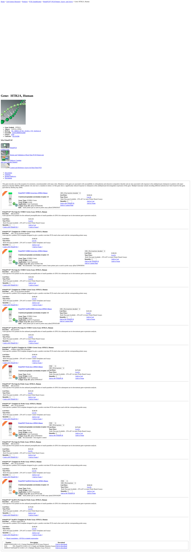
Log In (89, 197)
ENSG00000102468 (18, 133)
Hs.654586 (15, 136)
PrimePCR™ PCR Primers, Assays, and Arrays (58, 1)
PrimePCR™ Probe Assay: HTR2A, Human (30, 367)
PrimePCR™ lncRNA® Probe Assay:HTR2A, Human (33, 481)
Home (3, 1)
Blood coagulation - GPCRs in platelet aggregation (22, 538)
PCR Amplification (35, 1)
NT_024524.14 (36, 131)
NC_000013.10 (16, 131)
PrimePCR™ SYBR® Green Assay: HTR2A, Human (32, 193)
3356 (12, 134)
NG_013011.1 (26, 131)
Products (25, 1)
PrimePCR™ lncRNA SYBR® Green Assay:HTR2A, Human (35, 309)
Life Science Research (13, 1)
